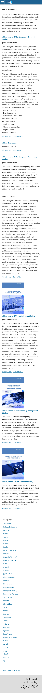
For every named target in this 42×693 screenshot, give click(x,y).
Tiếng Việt (7, 617)
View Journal (7, 136)
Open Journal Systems (11, 670)
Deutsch (6, 544)
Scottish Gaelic (8, 597)
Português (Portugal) (11, 594)
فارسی (5, 647)
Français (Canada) (10, 557)
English (6, 547)
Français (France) (9, 560)
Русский (6, 631)
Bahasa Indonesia (10, 527)
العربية (5, 644)
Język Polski (7, 574)
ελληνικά (6, 627)
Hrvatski (6, 567)
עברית (5, 641)
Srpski (5, 607)
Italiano (6, 570)
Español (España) (9, 550)
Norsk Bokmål (8, 587)
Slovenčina (7, 601)
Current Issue (18, 136)
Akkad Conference (9, 143)
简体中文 (6, 657)
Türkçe (5, 621)
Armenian (7, 523)
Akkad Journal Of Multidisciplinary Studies (18, 316)
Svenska (6, 614)
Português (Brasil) (10, 590)
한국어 (5, 661)
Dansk (5, 540)
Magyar (6, 580)
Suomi (5, 611)
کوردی (5, 651)
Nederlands (7, 584)
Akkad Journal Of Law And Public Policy (17, 482)
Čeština (6, 624)
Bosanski (6, 530)
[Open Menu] (2, 2)
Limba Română (9, 577)
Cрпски (6, 537)
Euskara (6, 554)
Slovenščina (7, 604)
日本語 (5, 654)
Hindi (5, 564)
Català (5, 534)
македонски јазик (10, 637)
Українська (7, 634)
